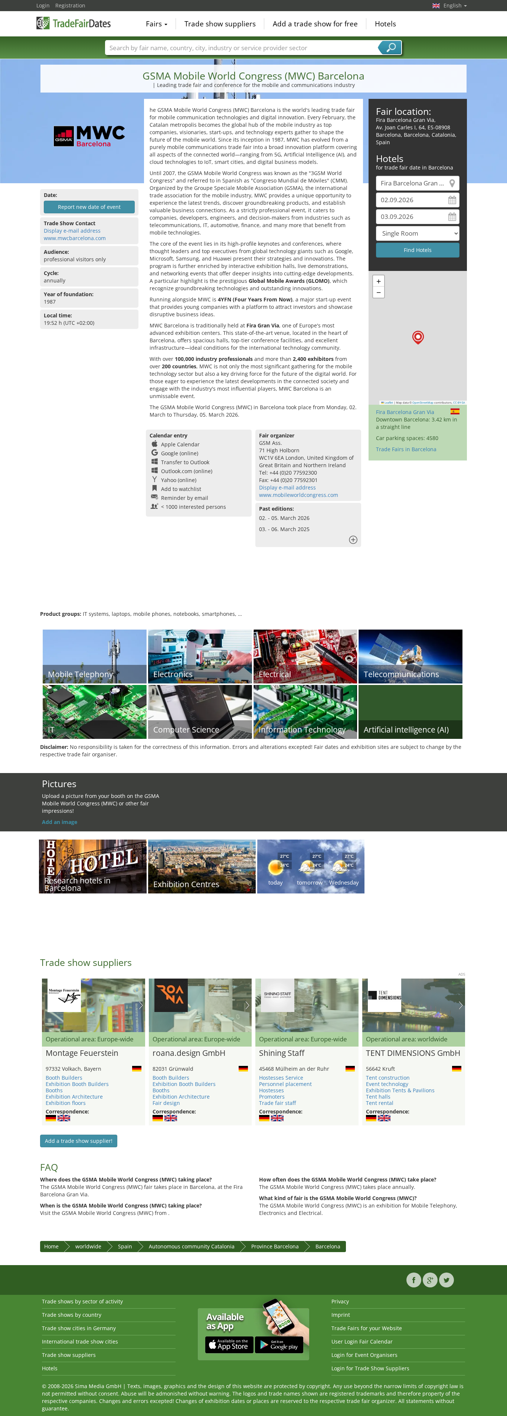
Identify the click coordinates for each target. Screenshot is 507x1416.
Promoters (272, 1096)
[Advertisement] (253, 586)
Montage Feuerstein (82, 1053)
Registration (70, 5)
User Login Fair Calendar (362, 1341)
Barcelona (327, 1246)
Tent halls (378, 1096)
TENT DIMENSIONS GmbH (413, 1053)
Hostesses (271, 1090)
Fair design (166, 1102)
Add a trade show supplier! (78, 1140)
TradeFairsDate (73, 23)
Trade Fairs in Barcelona (406, 449)
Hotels (385, 24)
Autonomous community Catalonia (192, 1246)
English (453, 5)
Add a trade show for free (315, 24)
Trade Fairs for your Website (366, 1328)
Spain (125, 1246)
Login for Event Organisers (364, 1354)
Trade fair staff (277, 1102)
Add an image (59, 821)
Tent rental (379, 1102)
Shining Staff (281, 1053)
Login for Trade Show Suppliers (370, 1368)
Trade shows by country (71, 1314)
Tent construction (388, 1077)
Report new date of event (89, 206)
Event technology (387, 1083)
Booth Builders (64, 1077)
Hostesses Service (281, 1077)
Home (51, 1246)
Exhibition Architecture (74, 1096)
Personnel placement (285, 1083)
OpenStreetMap (423, 402)
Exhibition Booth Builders (77, 1083)
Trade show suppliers (220, 24)
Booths (54, 1090)
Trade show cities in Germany (79, 1328)
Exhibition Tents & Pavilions (400, 1090)
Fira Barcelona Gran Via (405, 412)
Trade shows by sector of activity (82, 1301)
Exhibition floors (66, 1102)
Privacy (340, 1301)
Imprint (340, 1314)
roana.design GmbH (189, 1053)
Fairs (155, 24)
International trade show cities (80, 1341)
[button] (418, 337)
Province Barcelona (275, 1246)
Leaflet (388, 402)
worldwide (88, 1246)
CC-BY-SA (459, 402)
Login (43, 5)
